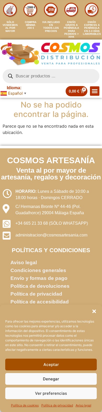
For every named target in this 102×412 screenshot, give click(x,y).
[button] (94, 311)
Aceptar (51, 364)
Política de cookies (25, 405)
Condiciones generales (38, 270)
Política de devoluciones (40, 286)
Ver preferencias (51, 393)
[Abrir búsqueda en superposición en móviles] (51, 76)
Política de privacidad (57, 405)
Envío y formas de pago (38, 278)
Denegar (51, 378)
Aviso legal (83, 405)
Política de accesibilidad (39, 301)
